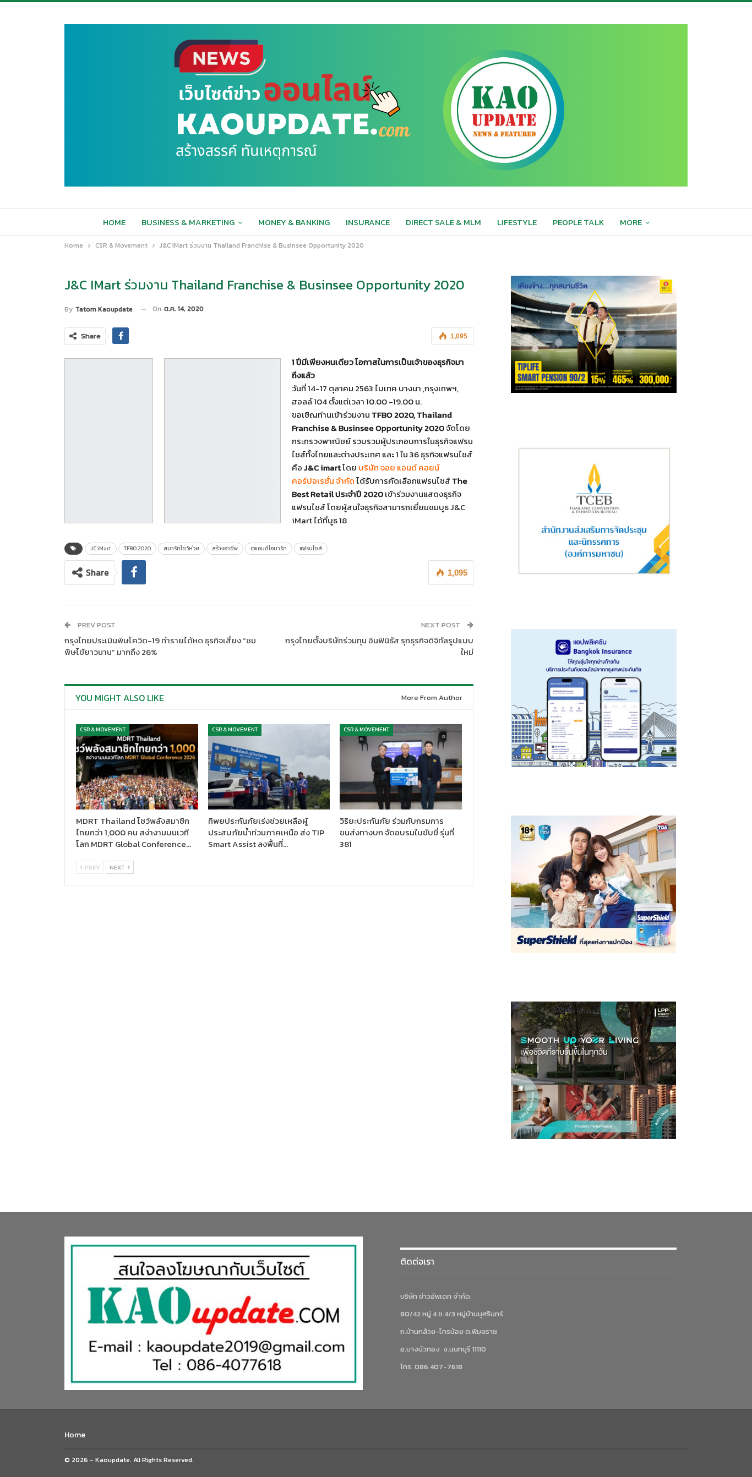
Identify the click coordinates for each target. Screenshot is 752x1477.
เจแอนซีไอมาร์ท (268, 548)
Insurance (368, 222)
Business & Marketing (188, 222)
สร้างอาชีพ (225, 548)
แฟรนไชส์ (310, 548)
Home (114, 222)
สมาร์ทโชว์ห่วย (181, 548)
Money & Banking (294, 222)
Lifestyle (517, 222)
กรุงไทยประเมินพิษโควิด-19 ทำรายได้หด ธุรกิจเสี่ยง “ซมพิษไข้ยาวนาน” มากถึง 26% (160, 646)
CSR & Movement (103, 729)
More (631, 222)
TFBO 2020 (137, 548)
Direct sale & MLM (443, 222)
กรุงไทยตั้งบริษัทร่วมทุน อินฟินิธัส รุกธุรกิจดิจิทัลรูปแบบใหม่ (379, 646)
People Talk (578, 222)
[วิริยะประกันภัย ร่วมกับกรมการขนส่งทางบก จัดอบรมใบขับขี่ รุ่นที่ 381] (401, 766)
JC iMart (100, 548)
